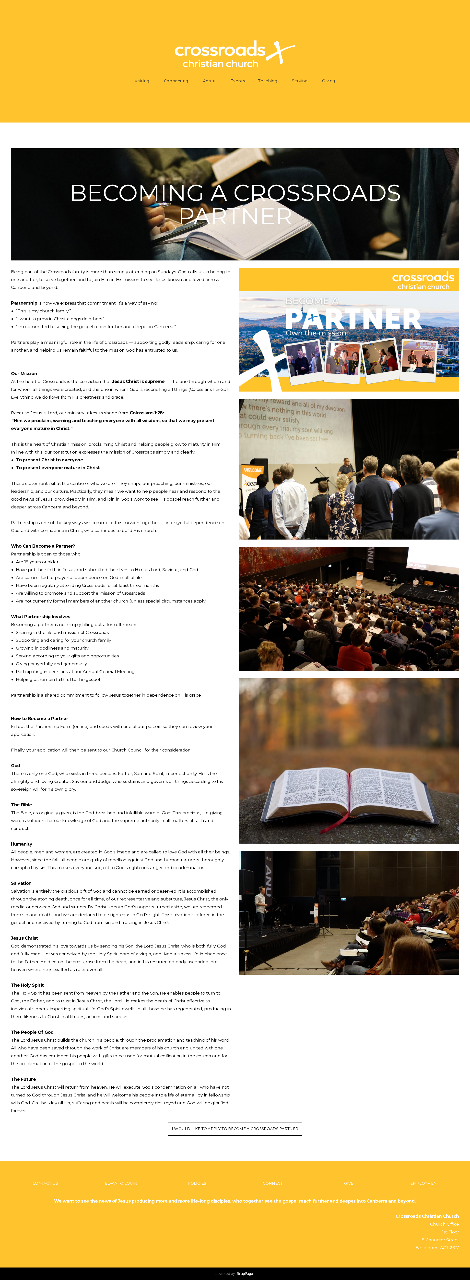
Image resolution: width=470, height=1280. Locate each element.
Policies (197, 1183)
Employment (424, 1183)
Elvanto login (121, 1183)
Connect (273, 1183)
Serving (300, 81)
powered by (235, 1273)
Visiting (143, 81)
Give (348, 1183)
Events (238, 81)
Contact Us (45, 1183)
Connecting (177, 81)
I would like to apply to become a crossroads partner (235, 1128)
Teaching (268, 81)
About (210, 81)
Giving (328, 81)
